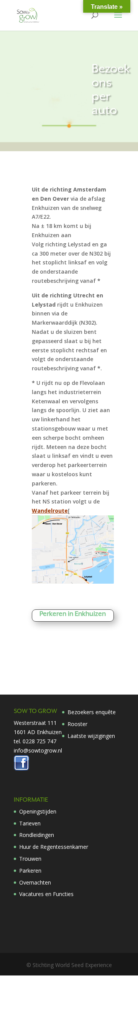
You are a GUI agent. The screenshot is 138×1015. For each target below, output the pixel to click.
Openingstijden (37, 811)
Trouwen (30, 858)
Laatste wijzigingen (91, 735)
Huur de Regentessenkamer (53, 846)
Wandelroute (50, 510)
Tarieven (30, 823)
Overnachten (35, 882)
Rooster (77, 724)
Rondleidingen (36, 834)
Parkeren (30, 870)
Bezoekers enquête (91, 712)
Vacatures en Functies (46, 894)
